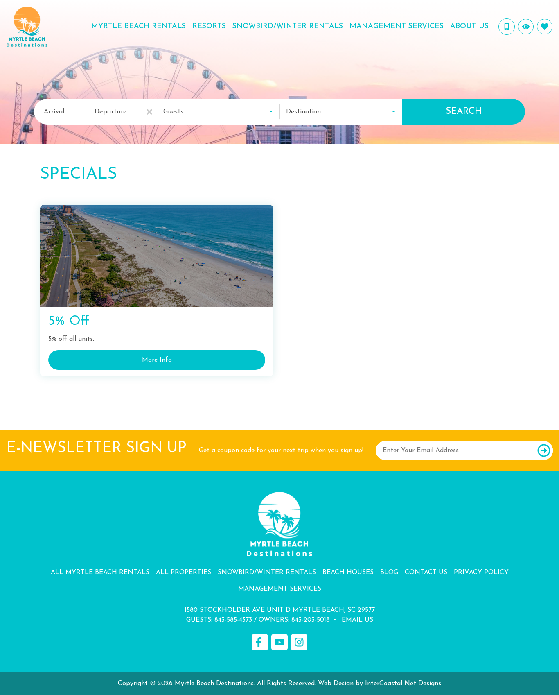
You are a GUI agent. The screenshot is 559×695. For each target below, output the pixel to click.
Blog (389, 572)
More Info (157, 360)
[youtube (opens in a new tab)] (279, 642)
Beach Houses (348, 572)
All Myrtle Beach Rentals (100, 572)
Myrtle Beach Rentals (138, 26)
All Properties (183, 572)
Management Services (396, 26)
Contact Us (426, 572)
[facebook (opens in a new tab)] (260, 642)
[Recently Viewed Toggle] (526, 26)
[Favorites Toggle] (544, 26)
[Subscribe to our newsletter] (544, 450)
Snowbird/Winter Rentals (287, 26)
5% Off (68, 321)
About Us (469, 26)
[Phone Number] (506, 26)
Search (464, 111)
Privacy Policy (481, 572)
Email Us (357, 620)
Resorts (209, 26)
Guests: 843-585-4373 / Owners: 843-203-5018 (258, 620)
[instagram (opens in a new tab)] (299, 642)
